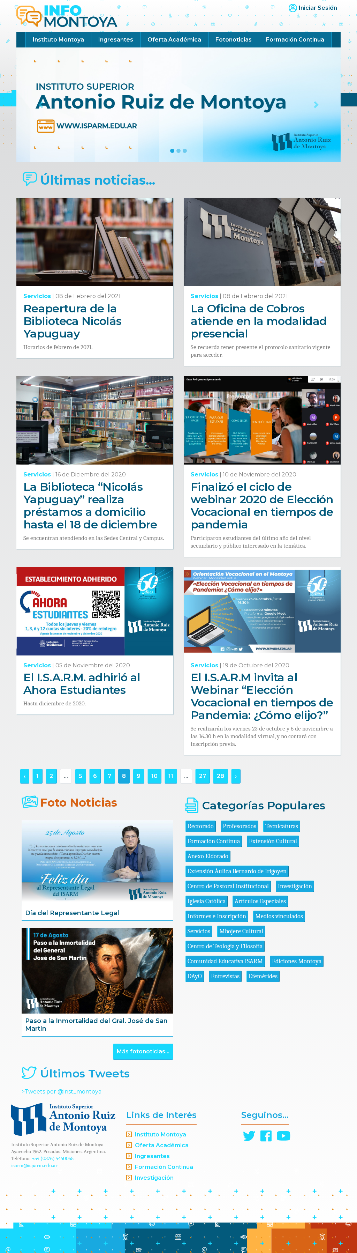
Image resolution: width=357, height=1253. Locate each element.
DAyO (195, 976)
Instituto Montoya (58, 39)
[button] (40, 104)
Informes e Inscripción (217, 916)
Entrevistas (225, 976)
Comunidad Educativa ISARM (225, 961)
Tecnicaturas (281, 826)
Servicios (37, 296)
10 (154, 776)
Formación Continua (295, 39)
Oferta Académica (174, 39)
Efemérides (263, 976)
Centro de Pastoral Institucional (228, 886)
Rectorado (201, 826)
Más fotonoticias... (143, 1051)
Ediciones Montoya (296, 961)
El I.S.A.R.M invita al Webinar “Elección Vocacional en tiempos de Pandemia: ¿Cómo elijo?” (262, 696)
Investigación (295, 886)
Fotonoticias (233, 39)
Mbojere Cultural (241, 931)
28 (220, 776)
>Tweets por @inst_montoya (61, 1091)
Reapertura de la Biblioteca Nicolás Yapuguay (72, 321)
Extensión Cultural (273, 841)
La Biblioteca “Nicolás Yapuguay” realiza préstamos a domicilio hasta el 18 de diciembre (90, 505)
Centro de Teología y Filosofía (225, 946)
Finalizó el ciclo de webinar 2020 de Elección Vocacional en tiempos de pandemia (262, 505)
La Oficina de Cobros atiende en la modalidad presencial (259, 321)
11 (170, 776)
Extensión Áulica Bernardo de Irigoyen (237, 871)
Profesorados (239, 826)
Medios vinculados (279, 916)
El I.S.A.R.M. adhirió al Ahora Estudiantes (81, 683)
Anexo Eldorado (208, 856)
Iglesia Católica (207, 901)
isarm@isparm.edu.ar (34, 1165)
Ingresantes (115, 39)
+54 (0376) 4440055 (53, 1158)
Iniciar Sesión (318, 8)
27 (202, 776)
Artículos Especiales (260, 901)
